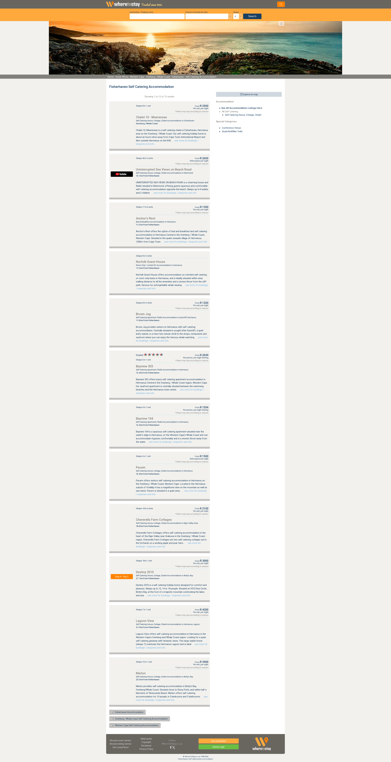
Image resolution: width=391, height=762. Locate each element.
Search (252, 16)
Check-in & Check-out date (196, 12)
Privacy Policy (146, 749)
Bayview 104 (144, 418)
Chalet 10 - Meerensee (151, 117)
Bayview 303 (144, 366)
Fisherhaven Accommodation (129, 712)
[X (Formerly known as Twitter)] (173, 747)
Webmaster (146, 738)
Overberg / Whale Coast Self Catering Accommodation (141, 719)
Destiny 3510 (145, 572)
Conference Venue (231, 128)
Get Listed (121, 747)
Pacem (140, 467)
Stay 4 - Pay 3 (121, 576)
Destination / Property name (141, 12)
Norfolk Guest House (150, 262)
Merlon (141, 673)
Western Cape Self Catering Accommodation (136, 725)
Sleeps (236, 12)
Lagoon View (145, 621)
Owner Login (219, 747)
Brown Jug (143, 314)
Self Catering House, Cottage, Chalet (242, 115)
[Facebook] (170, 747)
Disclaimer (146, 745)
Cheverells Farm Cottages (154, 519)
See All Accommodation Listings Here (241, 108)
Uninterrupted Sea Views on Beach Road (164, 169)
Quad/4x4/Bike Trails (232, 131)
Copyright (146, 742)
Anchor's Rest (145, 218)
